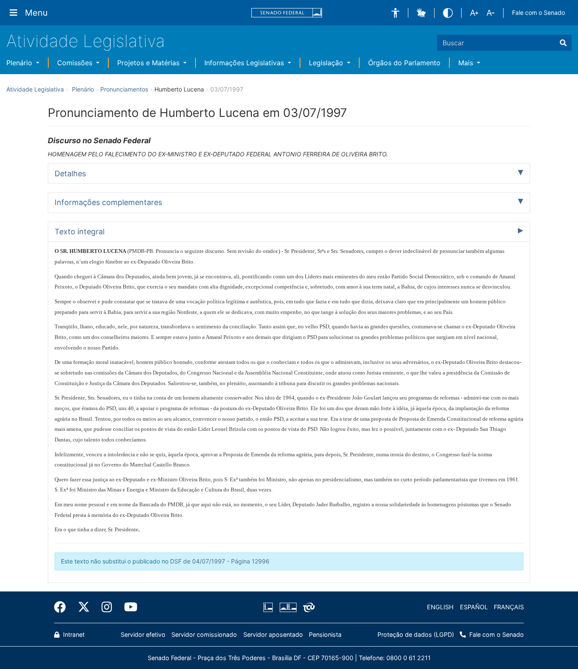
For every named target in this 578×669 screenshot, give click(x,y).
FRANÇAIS (509, 607)
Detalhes (70, 173)
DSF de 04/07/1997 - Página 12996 (220, 561)
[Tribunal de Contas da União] (307, 607)
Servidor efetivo (143, 634)
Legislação (327, 62)
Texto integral (80, 231)
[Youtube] (128, 607)
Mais (466, 62)
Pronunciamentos (124, 89)
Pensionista (325, 634)
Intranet (73, 634)
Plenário (20, 62)
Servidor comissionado (204, 634)
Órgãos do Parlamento (404, 62)
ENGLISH (440, 607)
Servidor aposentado (273, 634)
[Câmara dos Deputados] (269, 607)
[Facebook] (63, 607)
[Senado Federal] (286, 13)
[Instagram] (107, 607)
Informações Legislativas (245, 62)
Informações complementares (108, 202)
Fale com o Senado (538, 12)
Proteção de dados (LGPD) (415, 634)
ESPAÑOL (474, 607)
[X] (84, 607)
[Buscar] (563, 42)
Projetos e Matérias (149, 62)
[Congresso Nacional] (288, 607)
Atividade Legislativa (85, 41)
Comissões (75, 62)
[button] (395, 13)
